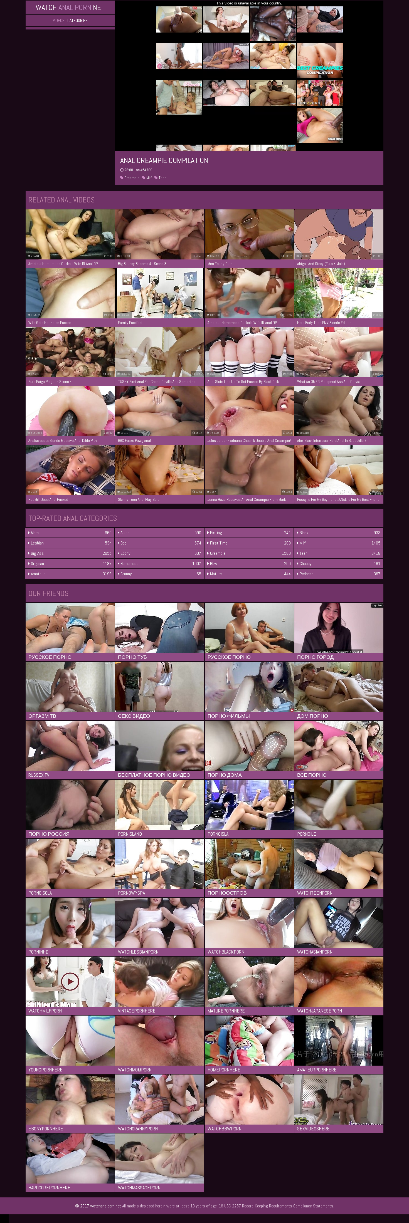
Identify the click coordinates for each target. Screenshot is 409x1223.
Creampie (131, 177)
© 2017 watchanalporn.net (98, 1206)
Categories (77, 20)
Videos (59, 20)
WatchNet (70, 7)
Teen (162, 177)
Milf (149, 177)
